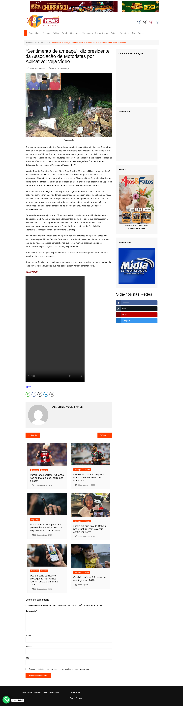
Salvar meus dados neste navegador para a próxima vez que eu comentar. (59, 669)
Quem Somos (138, 33)
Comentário (31, 611)
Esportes (46, 33)
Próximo (103, 435)
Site (27, 658)
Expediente (125, 33)
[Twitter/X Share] (39, 394)
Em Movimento (101, 33)
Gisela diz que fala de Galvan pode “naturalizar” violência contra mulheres (89, 529)
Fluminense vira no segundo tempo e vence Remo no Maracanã (88, 477)
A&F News (27, 692)
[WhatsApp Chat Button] (6, 700)
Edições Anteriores (136, 228)
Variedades (88, 33)
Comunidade (34, 33)
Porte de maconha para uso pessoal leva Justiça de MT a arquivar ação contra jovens (46, 527)
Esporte (44, 470)
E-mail (29, 646)
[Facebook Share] (33, 394)
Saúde (65, 33)
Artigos (114, 33)
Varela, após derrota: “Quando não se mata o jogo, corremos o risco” (47, 478)
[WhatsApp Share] (28, 394)
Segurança (75, 33)
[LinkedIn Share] (45, 394)
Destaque (55, 68)
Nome (29, 635)
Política (56, 33)
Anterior (34, 435)
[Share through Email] (51, 394)
